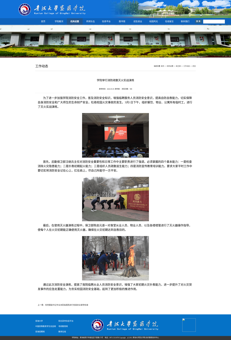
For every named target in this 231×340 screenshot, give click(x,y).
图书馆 (122, 21)
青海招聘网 (40, 332)
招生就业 (138, 21)
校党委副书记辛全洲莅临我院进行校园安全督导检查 (66, 305)
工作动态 (186, 66)
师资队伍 (90, 21)
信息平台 (106, 21)
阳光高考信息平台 (65, 321)
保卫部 (178, 66)
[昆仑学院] (52, 16)
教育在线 (62, 332)
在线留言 (169, 21)
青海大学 (39, 321)
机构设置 (74, 21)
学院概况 (59, 21)
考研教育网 (63, 326)
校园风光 (153, 21)
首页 (43, 21)
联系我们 (185, 21)
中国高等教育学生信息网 (45, 326)
